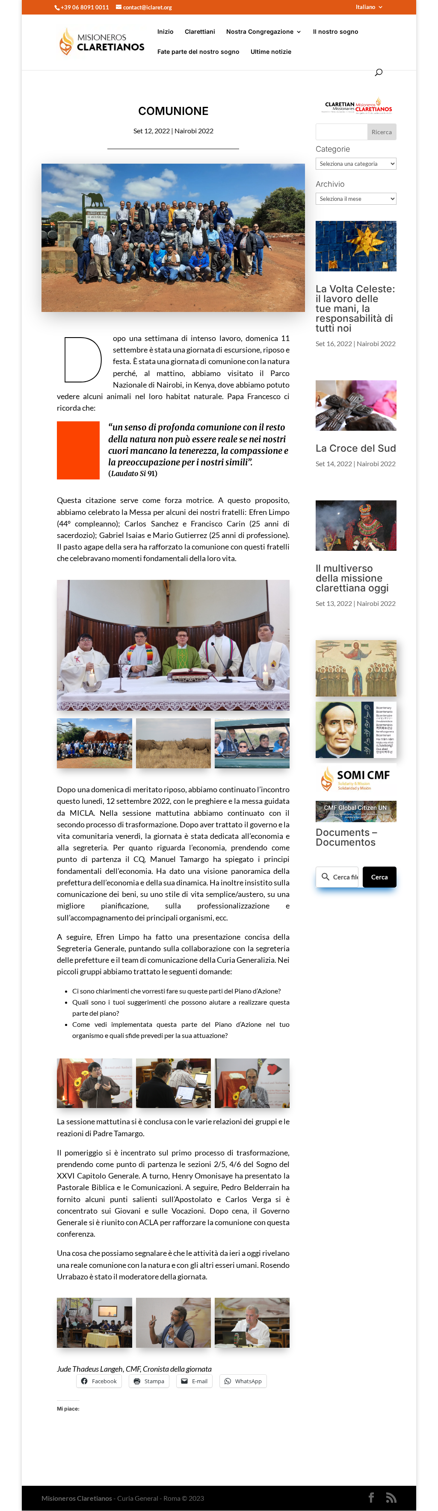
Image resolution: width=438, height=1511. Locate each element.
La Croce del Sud (356, 448)
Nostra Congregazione (259, 32)
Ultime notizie (271, 52)
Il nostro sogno (335, 32)
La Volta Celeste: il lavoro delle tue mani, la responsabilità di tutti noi (355, 308)
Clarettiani (200, 32)
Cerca (379, 877)
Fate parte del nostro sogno (198, 52)
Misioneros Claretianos (76, 1498)
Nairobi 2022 (194, 130)
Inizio (165, 32)
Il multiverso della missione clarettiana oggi (352, 578)
